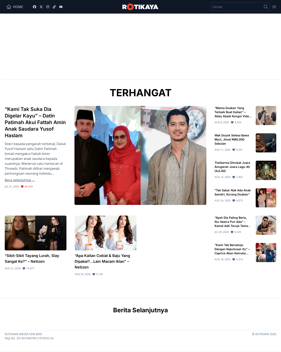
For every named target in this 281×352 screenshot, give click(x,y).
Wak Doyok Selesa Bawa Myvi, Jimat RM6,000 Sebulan (232, 139)
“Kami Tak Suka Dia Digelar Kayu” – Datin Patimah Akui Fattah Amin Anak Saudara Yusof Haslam (35, 122)
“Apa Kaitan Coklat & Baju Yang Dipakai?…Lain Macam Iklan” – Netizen (102, 261)
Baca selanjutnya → (20, 180)
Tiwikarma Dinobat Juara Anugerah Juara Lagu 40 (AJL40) (232, 167)
